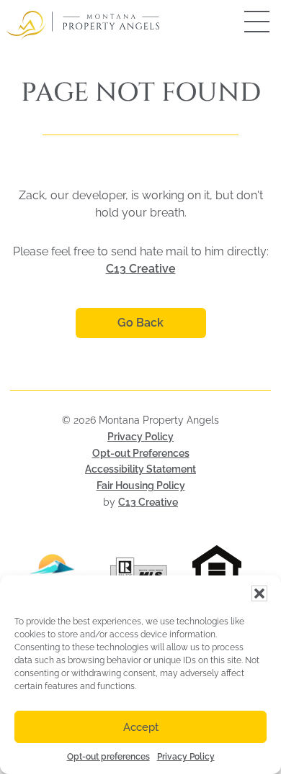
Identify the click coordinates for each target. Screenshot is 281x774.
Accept (141, 727)
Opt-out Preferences (140, 453)
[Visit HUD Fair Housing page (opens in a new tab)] (227, 571)
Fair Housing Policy (141, 485)
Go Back (140, 322)
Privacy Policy (186, 757)
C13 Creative (141, 269)
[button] (259, 593)
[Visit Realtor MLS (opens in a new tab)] (140, 571)
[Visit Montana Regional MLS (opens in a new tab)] (53, 571)
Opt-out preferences (108, 757)
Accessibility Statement (140, 469)
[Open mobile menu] (241, 21)
